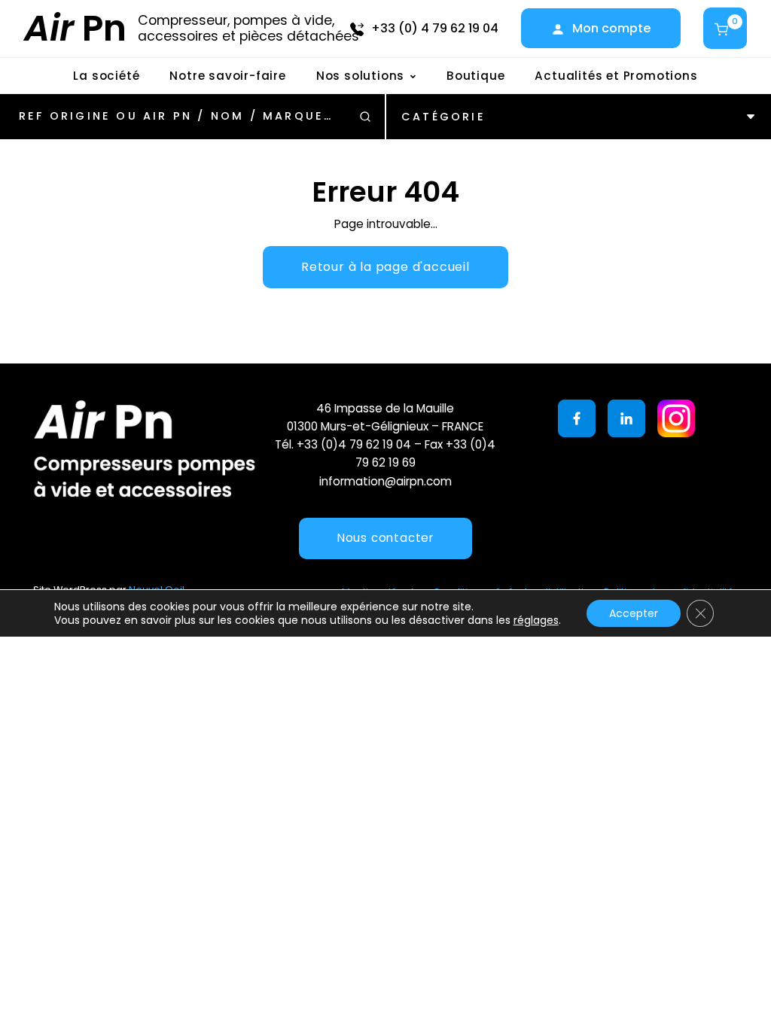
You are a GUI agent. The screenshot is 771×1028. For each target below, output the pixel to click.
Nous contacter (385, 538)
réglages (536, 620)
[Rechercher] (365, 117)
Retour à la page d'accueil (385, 266)
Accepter (633, 613)
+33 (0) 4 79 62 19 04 (434, 28)
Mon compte (611, 28)
